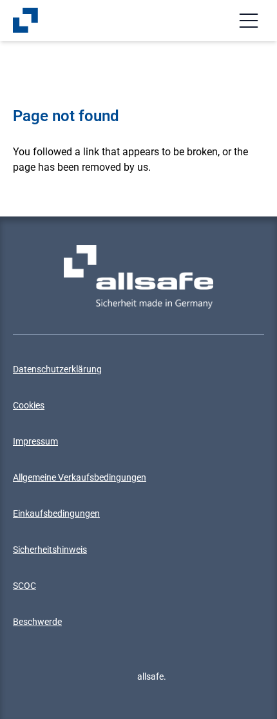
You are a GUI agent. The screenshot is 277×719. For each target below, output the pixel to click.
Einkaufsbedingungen (56, 513)
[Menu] (248, 20)
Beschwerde (37, 622)
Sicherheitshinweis (50, 549)
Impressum (35, 441)
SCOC (24, 585)
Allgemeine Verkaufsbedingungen (79, 477)
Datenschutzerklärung (57, 369)
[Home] (26, 21)
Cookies (28, 405)
